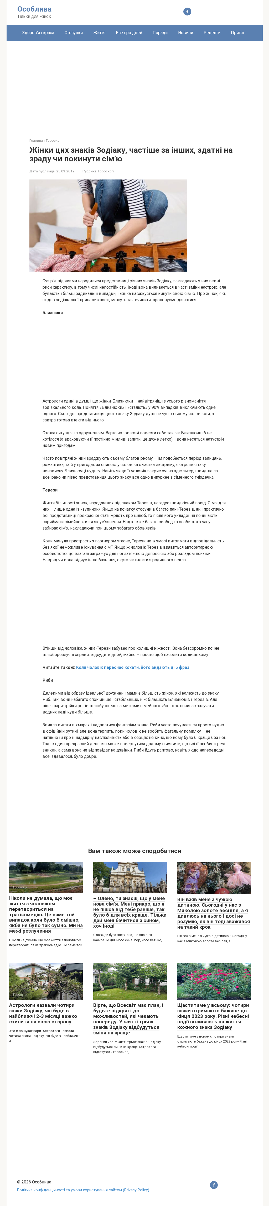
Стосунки (74, 32)
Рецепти (212, 32)
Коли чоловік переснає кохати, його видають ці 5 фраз (132, 667)
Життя (99, 32)
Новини (185, 32)
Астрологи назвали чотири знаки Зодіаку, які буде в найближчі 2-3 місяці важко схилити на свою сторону (43, 1013)
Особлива (34, 9)
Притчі (237, 32)
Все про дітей (129, 32)
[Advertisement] (134, 85)
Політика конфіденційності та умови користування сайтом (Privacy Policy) (83, 1190)
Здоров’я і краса (38, 32)
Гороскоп (106, 171)
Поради (160, 32)
